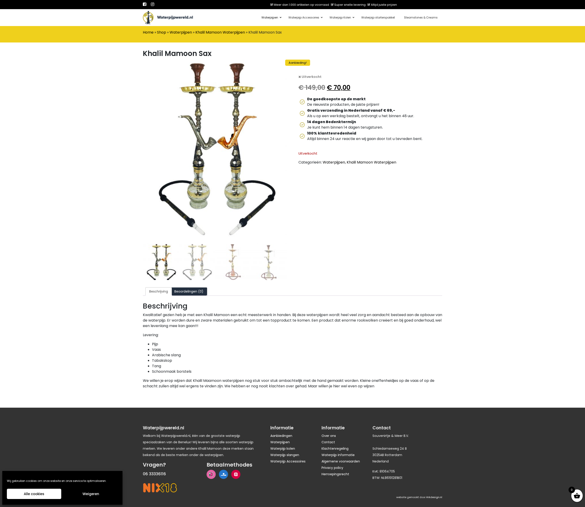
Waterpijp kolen (282, 448)
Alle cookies (34, 493)
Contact (328, 442)
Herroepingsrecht (335, 474)
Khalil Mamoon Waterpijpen (220, 32)
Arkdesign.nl (434, 497)
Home (148, 32)
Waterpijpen (181, 32)
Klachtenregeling (335, 448)
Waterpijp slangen (284, 455)
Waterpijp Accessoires (288, 461)
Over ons (329, 435)
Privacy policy (332, 467)
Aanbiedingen (281, 435)
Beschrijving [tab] (158, 291)
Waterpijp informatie (338, 455)
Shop (161, 32)
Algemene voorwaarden (341, 461)
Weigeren (90, 493)
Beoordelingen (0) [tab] (188, 291)
